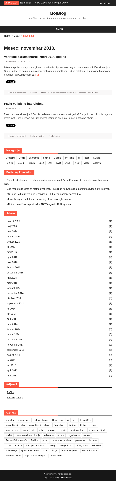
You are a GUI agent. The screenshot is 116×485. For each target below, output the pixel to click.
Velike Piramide (89, 450)
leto (33, 430)
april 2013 (12, 370)
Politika (33, 92)
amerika (10, 420)
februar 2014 (13, 329)
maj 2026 (12, 226)
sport (45, 450)
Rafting (10, 392)
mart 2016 (12, 262)
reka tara (96, 445)
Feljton (46, 157)
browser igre (24, 420)
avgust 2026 (13, 221)
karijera (72, 425)
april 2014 (12, 319)
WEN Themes (66, 478)
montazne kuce (77, 430)
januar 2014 (13, 334)
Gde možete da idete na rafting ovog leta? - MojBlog (34, 189)
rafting (52, 445)
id (68, 420)
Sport (41, 163)
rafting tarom (82, 445)
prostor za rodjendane (86, 440)
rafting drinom (65, 445)
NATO (9, 435)
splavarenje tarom (30, 450)
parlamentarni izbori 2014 (65, 92)
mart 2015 (12, 283)
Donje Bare (57, 420)
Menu (59, 29)
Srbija (54, 450)
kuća (25, 430)
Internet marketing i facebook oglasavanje (49, 199)
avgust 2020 (13, 241)
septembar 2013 (15, 350)
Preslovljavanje (15, 397)
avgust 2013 (13, 355)
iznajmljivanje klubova (39, 425)
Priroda (31, 163)
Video (41, 136)
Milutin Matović (15, 204)
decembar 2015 (15, 272)
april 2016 (12, 257)
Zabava (97, 163)
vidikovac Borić (13, 455)
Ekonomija (34, 157)
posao (45, 440)
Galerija (57, 157)
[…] (37, 74)
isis (74, 420)
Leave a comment (17, 92)
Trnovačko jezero (69, 450)
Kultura (33, 136)
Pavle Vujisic (54, 136)
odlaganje (49, 435)
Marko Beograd (15, 199)
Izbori (86, 157)
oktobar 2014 (14, 298)
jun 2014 (11, 314)
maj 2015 (12, 277)
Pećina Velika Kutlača (16, 440)
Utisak (68, 163)
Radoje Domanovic (35, 445)
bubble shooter (41, 420)
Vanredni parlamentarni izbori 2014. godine (35, 56)
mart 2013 (12, 375)
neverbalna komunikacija (28, 435)
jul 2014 (11, 308)
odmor (61, 435)
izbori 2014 (46, 92)
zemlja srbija (56, 455)
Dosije (22, 157)
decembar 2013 (15, 339)
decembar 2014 (15, 293)
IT (79, 157)
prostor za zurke (14, 445)
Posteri (20, 163)
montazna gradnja (57, 430)
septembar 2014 (15, 303)
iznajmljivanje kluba (15, 425)
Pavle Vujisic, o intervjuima (23, 103)
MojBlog (58, 13)
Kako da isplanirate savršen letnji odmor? (88, 189)
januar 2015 (13, 288)
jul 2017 (11, 247)
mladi (41, 430)
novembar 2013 (15, 344)
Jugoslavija (59, 425)
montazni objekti (97, 430)
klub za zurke (12, 430)
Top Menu (104, 3)
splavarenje (11, 450)
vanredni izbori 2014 (88, 92)
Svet (58, 163)
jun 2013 (11, 365)
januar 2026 (13, 236)
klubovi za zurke (88, 425)
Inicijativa (69, 157)
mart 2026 (12, 231)
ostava (87, 435)
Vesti (77, 163)
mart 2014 (12, 324)
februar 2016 (13, 267)
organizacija (74, 435)
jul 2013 (11, 360)
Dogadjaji (10, 157)
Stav (50, 163)
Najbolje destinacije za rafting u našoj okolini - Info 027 (36, 180)
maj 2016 (12, 252)
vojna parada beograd (35, 455)
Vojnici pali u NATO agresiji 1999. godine (49, 204)
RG (30, 61)
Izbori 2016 (85, 420)
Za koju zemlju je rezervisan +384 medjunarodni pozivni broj (49, 194)
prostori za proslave (61, 440)
